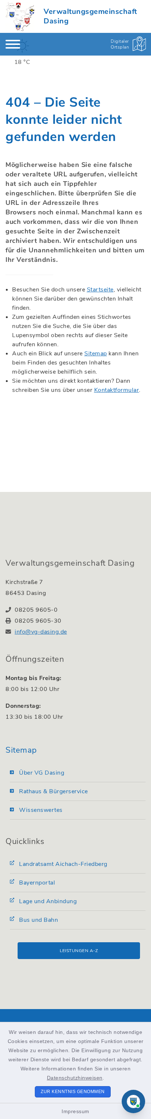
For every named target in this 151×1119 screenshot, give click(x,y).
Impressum (75, 1111)
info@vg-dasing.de (41, 632)
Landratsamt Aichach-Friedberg (63, 864)
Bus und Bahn (38, 920)
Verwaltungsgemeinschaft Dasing (90, 16)
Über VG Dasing (41, 773)
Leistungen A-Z (79, 951)
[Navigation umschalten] (13, 44)
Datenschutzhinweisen (75, 1078)
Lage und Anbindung (48, 901)
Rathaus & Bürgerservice (53, 791)
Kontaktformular (116, 390)
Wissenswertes (41, 810)
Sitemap (95, 354)
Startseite (100, 290)
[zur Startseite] (19, 16)
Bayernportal (37, 883)
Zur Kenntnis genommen (73, 1091)
